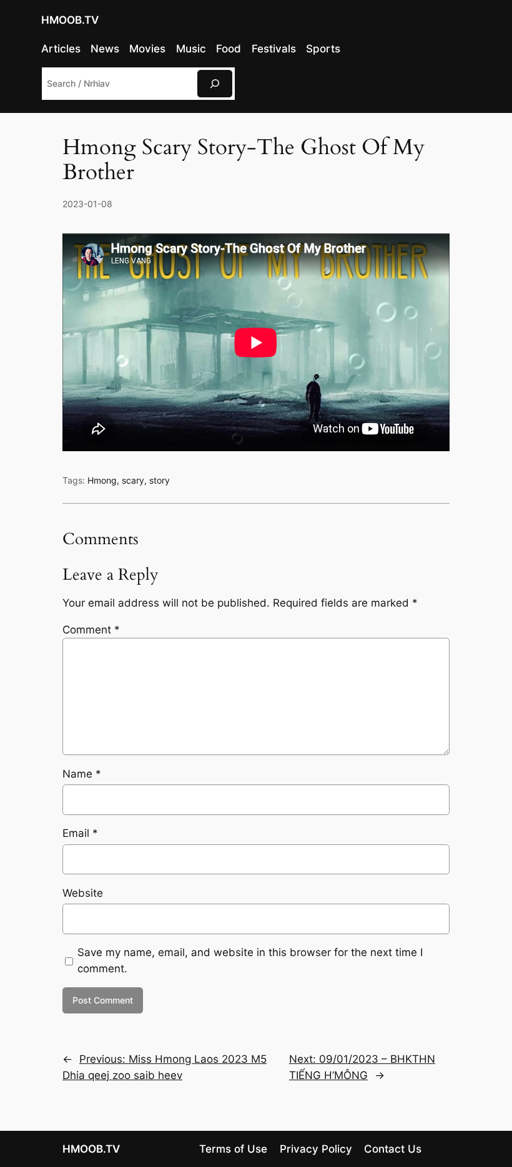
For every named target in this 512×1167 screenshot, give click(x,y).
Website (82, 893)
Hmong (102, 480)
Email (80, 833)
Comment (91, 629)
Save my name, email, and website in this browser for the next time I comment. (250, 960)
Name (81, 774)
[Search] (214, 83)
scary (133, 480)
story (159, 480)
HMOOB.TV (70, 20)
